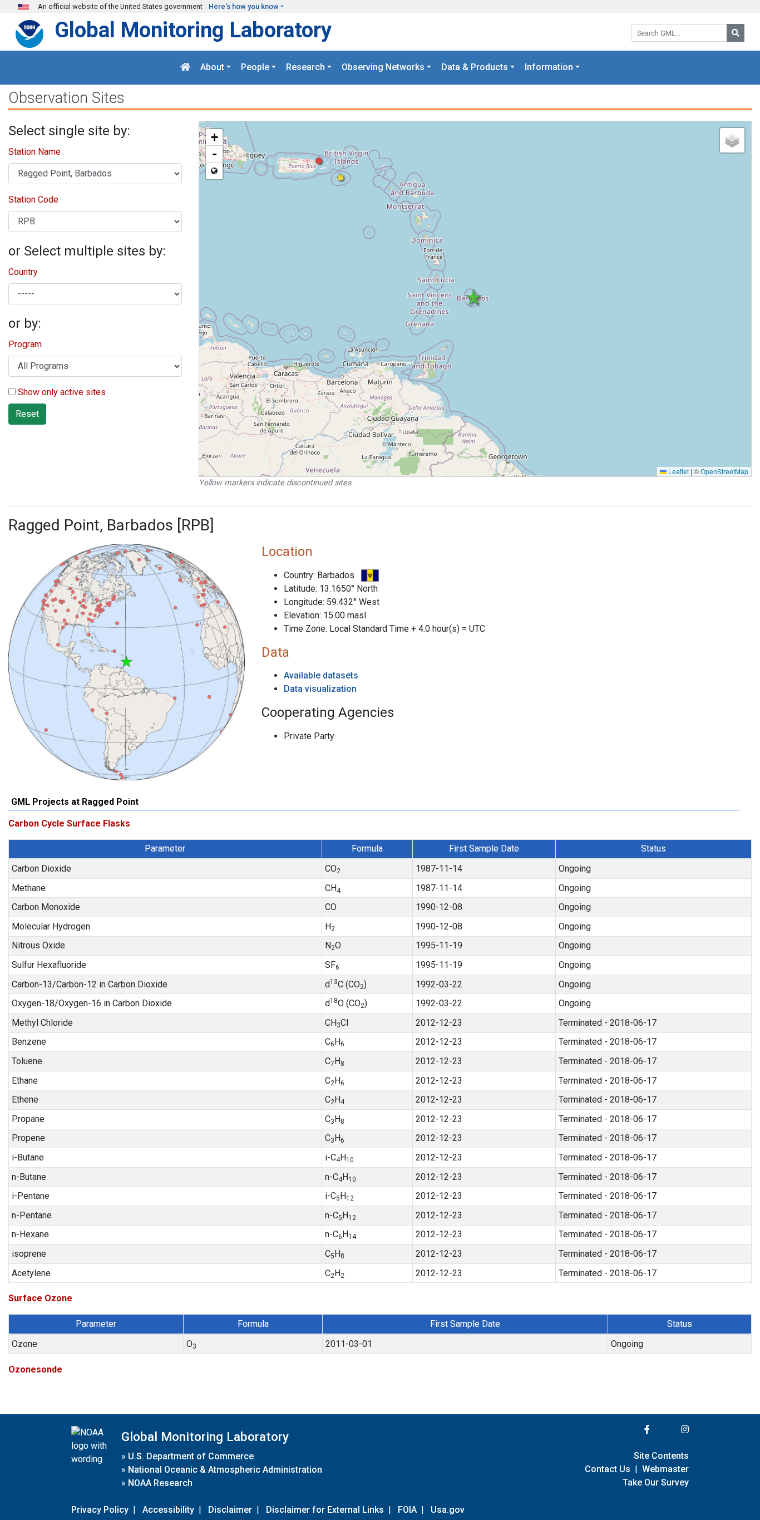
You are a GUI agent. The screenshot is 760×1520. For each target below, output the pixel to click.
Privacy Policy (100, 1509)
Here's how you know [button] (244, 6)
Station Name (34, 151)
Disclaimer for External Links (325, 1509)
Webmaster (665, 1469)
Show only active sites (61, 392)
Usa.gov (448, 1509)
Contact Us (607, 1469)
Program (25, 344)
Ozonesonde (35, 1369)
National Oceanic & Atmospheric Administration (225, 1469)
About (212, 67)
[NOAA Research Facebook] (632, 1429)
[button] (340, 178)
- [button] (214, 154)
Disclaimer (230, 1509)
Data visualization (320, 688)
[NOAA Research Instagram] (670, 1429)
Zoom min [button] (214, 171)
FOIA (407, 1509)
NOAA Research (160, 1483)
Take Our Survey (656, 1482)
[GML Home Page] (185, 67)
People (255, 67)
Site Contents (661, 1455)
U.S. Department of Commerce (191, 1456)
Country (23, 272)
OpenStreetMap (724, 471)
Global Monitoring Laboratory (193, 29)
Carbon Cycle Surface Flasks (69, 823)
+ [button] (214, 137)
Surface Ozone (40, 1298)
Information (549, 67)
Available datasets (321, 675)
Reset (27, 414)
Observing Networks (383, 67)
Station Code (33, 199)
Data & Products (474, 67)
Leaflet (678, 471)
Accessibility (168, 1509)
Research (305, 67)
